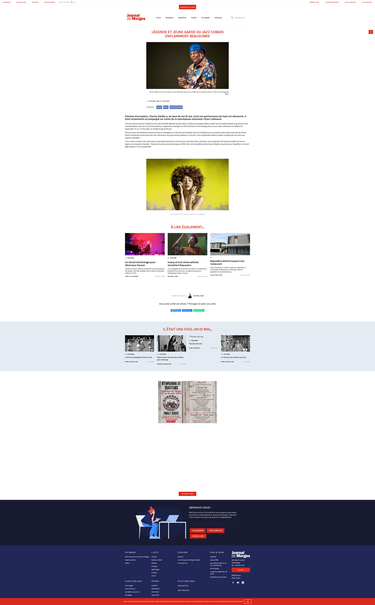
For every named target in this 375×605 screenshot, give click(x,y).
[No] (373, 602)
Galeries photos (130, 560)
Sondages (128, 595)
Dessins (180, 557)
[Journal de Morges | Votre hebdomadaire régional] (136, 20)
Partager (200, 310)
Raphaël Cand (154, 101)
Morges (166, 107)
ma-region (183, 590)
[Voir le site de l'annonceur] (187, 423)
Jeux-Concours (130, 589)
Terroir (153, 576)
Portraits (182, 18)
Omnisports (155, 589)
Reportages (155, 569)
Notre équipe (214, 568)
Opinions (218, 18)
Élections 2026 (156, 560)
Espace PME (214, 560)
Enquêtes (169, 18)
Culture (154, 557)
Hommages (129, 585)
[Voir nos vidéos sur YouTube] (238, 583)
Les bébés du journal (132, 592)
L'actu (158, 18)
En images (206, 18)
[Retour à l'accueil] (241, 555)
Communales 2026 (187, 7)
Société (154, 573)
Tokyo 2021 (155, 595)
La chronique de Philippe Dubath (189, 560)
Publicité (213, 557)
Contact (241, 570)
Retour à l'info (187, 494)
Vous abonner (197, 530)
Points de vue (182, 563)
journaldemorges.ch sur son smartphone (218, 564)
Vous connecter (215, 530)
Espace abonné (49, 2)
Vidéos (127, 563)
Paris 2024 (155, 592)
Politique (154, 566)
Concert (159, 107)
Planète (154, 563)
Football (154, 585)
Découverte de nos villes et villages (137, 557)
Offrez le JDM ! (198, 536)
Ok (248, 601)
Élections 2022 (186, 581)
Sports (194, 18)
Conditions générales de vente (218, 573)
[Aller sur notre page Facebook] (233, 583)
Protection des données (218, 577)
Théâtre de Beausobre (176, 107)
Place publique (133, 581)
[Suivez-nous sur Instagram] (243, 582)
